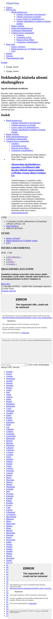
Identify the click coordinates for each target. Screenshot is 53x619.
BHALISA (5, 284)
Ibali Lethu (10, 44)
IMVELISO (11, 10)
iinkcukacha (23, 213)
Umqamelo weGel (23, 37)
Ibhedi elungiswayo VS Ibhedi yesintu (26, 49)
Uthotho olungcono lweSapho (28, 17)
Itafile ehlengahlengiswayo (22, 28)
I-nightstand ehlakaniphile (21, 30)
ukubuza (14, 213)
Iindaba (9, 53)
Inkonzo (9, 56)
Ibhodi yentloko (17, 26)
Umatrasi (20, 35)
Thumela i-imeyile (8, 291)
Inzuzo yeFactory (18, 47)
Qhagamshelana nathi (15, 58)
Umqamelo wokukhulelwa (27, 42)
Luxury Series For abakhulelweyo (30, 19)
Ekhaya (9, 7)
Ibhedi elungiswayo (19, 12)
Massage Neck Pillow (25, 40)
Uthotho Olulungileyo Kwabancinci (31, 14)
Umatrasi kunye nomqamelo (22, 33)
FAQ (13, 51)
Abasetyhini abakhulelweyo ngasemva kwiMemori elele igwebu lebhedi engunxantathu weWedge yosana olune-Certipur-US (28, 170)
